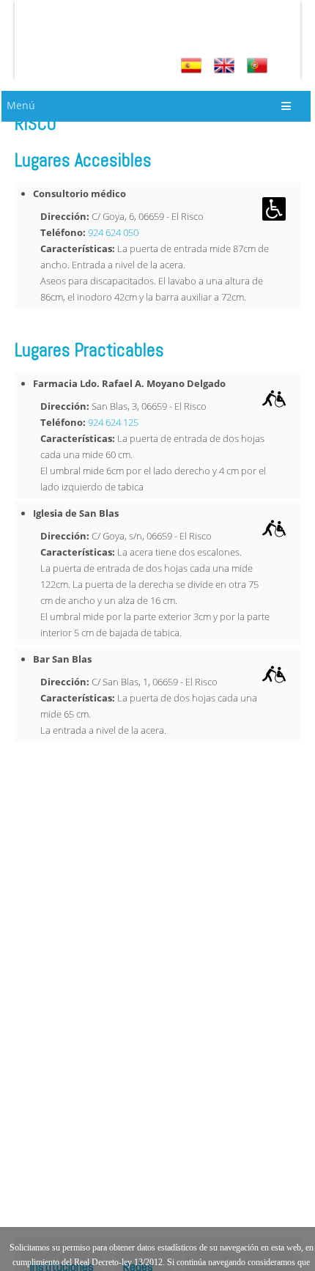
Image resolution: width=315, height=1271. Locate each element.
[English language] (226, 65)
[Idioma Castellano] (193, 65)
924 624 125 (113, 422)
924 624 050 (113, 232)
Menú (21, 105)
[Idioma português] (258, 65)
